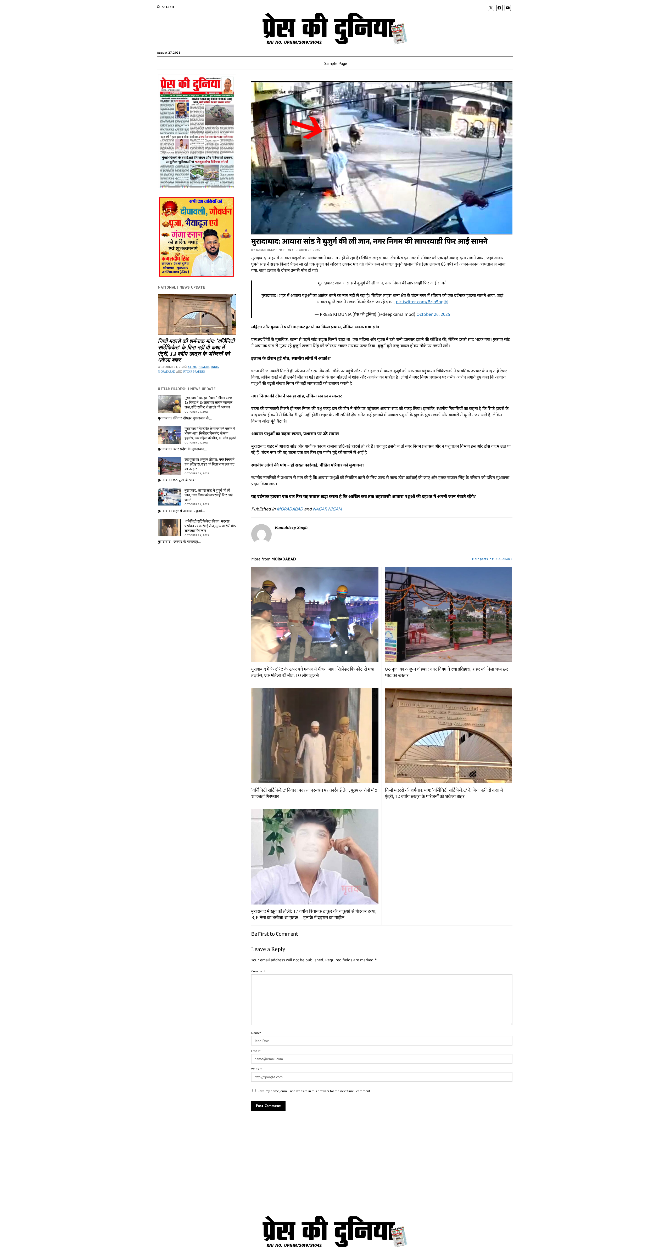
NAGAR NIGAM (327, 509)
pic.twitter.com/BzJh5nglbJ (422, 302)
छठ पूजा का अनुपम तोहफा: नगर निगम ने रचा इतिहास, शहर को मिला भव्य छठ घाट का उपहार (209, 464)
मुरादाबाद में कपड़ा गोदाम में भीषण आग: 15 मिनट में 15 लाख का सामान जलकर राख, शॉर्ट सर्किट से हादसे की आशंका (208, 402)
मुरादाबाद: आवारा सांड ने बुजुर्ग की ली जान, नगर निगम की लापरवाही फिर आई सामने (209, 495)
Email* (255, 1051)
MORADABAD (166, 371)
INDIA (215, 367)
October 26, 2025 (433, 315)
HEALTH (204, 367)
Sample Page (335, 63)
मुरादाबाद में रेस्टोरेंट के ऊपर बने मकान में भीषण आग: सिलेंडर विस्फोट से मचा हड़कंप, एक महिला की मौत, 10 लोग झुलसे (210, 433)
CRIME (192, 367)
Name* (256, 1033)
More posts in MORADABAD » (492, 559)
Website (257, 1069)
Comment (258, 971)
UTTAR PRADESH (194, 371)
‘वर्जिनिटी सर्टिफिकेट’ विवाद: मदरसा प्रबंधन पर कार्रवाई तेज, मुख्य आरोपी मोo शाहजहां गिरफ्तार (210, 526)
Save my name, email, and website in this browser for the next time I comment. (314, 1091)
